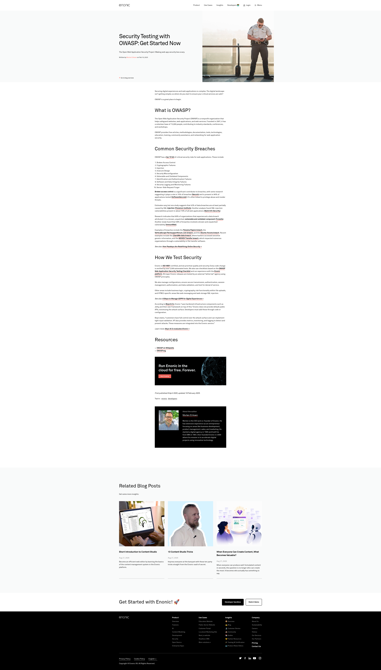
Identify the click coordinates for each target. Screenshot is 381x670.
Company (256, 618)
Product (196, 5)
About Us (255, 621)
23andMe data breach (182, 236)
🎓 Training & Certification (234, 642)
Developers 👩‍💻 (233, 5)
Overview (175, 621)
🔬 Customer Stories (232, 628)
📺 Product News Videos (234, 646)
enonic (164, 399)
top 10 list (170, 157)
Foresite (219, 219)
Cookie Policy (139, 659)
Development (177, 635)
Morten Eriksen (131, 57)
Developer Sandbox (233, 602)
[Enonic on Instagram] (260, 658)
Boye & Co (170, 304)
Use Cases (208, 5)
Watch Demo (254, 602)
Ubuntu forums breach (209, 233)
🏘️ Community (230, 632)
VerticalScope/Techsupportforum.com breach (174, 233)
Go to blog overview (127, 78)
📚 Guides (229, 635)
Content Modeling (178, 632)
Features (175, 625)
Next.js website (204, 635)
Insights (219, 5)
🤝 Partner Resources (233, 639)
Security (175, 639)
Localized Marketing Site (208, 632)
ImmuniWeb (171, 225)
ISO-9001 (166, 266)
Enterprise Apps (178, 646)
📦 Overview (229, 621)
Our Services (256, 635)
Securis (195, 194)
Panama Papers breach (192, 230)
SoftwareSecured (179, 197)
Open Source (177, 642)
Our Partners (256, 639)
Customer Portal (205, 628)
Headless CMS (204, 639)
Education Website (206, 621)
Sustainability (257, 625)
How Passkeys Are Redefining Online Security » (182, 247)
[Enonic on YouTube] (254, 659)
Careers (255, 628)
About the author (190, 412)
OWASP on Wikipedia (165, 348)
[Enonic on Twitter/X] (240, 658)
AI (173, 628)
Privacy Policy (124, 659)
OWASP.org (161, 351)
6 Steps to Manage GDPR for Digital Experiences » (182, 299)
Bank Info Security (212, 211)
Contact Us (256, 646)
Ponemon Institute (183, 208)
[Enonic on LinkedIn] (250, 659)
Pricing (255, 643)
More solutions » (205, 642)
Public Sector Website (207, 625)
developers (172, 399)
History (254, 632)
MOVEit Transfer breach (189, 238)
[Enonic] (124, 5)
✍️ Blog (228, 625)
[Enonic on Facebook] (245, 658)
